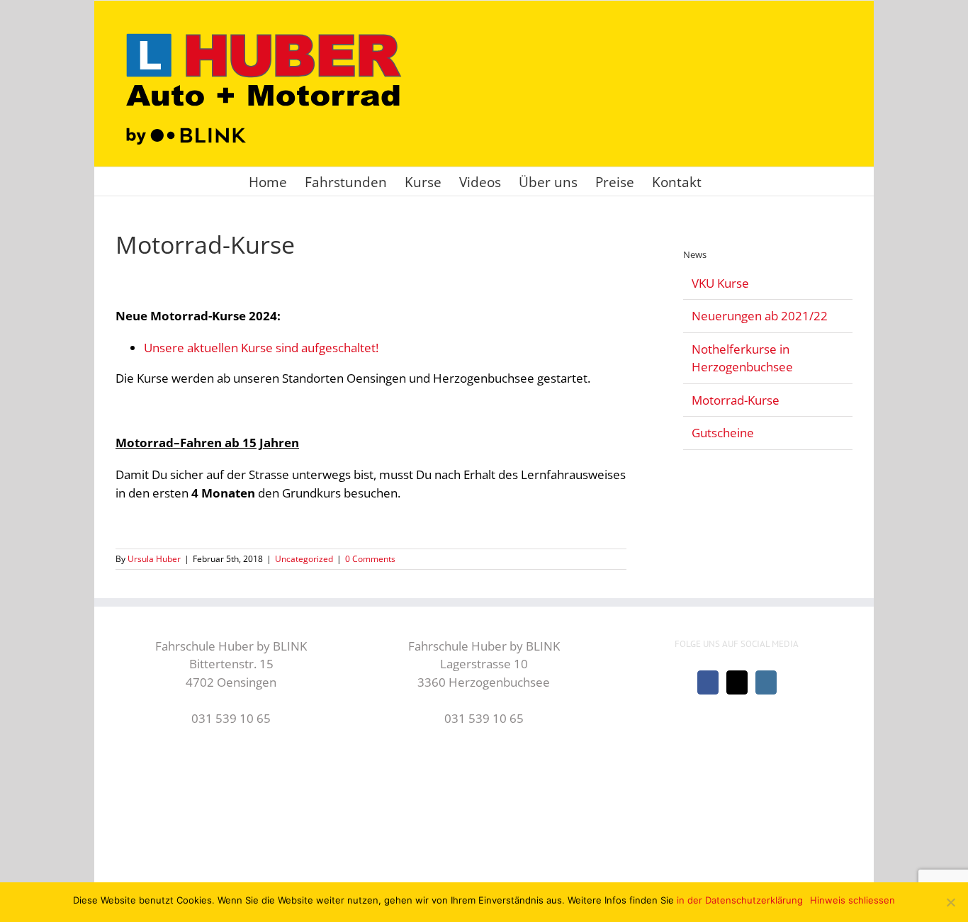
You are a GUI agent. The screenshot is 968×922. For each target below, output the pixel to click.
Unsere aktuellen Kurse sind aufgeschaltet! (261, 347)
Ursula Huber (154, 559)
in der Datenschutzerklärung (740, 900)
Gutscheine (723, 433)
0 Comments (370, 559)
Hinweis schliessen (852, 900)
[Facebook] (708, 682)
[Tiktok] (737, 682)
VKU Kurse (720, 283)
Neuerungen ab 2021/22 (760, 316)
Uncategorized (304, 559)
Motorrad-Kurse (736, 400)
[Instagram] (766, 682)
